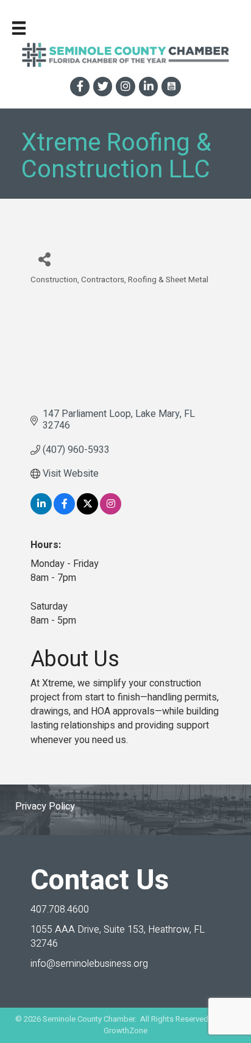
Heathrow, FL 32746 (117, 936)
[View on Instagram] (110, 511)
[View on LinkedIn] (41, 511)
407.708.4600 (59, 909)
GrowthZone (125, 1030)
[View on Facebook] (64, 511)
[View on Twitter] (87, 511)
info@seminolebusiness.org (89, 963)
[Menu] (19, 28)
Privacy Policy (45, 806)
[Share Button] (44, 258)
